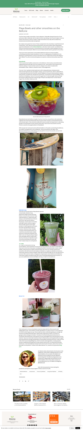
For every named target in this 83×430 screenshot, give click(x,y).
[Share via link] (28, 381)
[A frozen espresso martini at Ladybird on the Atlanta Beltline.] (22, 396)
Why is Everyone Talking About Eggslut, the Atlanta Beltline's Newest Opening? (61, 404)
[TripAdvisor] (31, 425)
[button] (68, 16)
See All (68, 389)
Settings (72, 428)
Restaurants (22, 16)
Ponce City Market (41, 371)
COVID (49, 16)
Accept (77, 428)
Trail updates (42, 16)
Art (28, 16)
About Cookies (48, 428)
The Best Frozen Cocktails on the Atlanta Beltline (20, 404)
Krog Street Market (51, 371)
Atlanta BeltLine (23, 371)
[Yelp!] (33, 425)
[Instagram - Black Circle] (36, 425)
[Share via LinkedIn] (25, 381)
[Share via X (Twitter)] (22, 381)
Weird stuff (34, 16)
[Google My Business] (27, 425)
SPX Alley (60, 371)
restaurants (32, 371)
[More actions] (63, 25)
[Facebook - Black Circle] (34, 425)
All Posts (15, 16)
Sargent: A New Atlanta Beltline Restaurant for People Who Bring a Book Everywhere (40, 404)
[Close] (81, 428)
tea (20, 374)
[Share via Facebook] (19, 381)
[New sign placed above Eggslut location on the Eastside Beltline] (61, 396)
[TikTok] (29, 425)
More (55, 16)
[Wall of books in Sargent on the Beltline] (41, 396)
